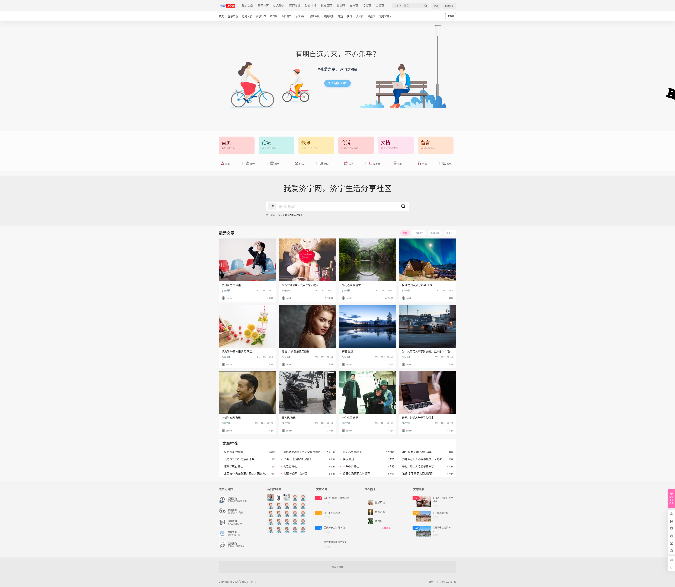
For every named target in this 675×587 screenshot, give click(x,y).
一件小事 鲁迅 (350, 417)
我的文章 (247, 5)
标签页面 (326, 5)
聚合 (252, 163)
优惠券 (376, 163)
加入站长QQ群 (337, 83)
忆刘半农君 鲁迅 (231, 417)
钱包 (399, 163)
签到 (449, 163)
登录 (436, 6)
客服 (424, 163)
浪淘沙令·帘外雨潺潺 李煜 (237, 351)
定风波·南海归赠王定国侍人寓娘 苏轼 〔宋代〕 (244, 473)
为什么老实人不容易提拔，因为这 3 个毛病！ (423, 459)
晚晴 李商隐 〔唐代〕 (296, 473)
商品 (276, 163)
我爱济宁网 (247, 581)
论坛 (301, 163)
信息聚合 (279, 5)
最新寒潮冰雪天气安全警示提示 (300, 285)
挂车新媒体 (337, 567)
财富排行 (310, 5)
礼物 (350, 163)
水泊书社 (226, 290)
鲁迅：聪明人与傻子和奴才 (417, 417)
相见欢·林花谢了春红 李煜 (417, 285)
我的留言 (384, 16)
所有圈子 (386, 528)
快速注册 (449, 6)
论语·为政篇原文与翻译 (356, 473)
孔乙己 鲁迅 (289, 417)
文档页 (354, 5)
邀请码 (341, 5)
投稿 (452, 16)
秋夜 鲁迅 (347, 351)
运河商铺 (294, 5)
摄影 (227, 163)
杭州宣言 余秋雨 (231, 285)
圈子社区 (263, 5)
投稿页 (367, 5)
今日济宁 (286, 290)
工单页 (380, 5)
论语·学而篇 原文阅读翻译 (417, 473)
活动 (326, 163)
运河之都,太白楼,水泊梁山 (290, 215)
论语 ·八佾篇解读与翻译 (296, 351)
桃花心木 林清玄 (351, 285)
